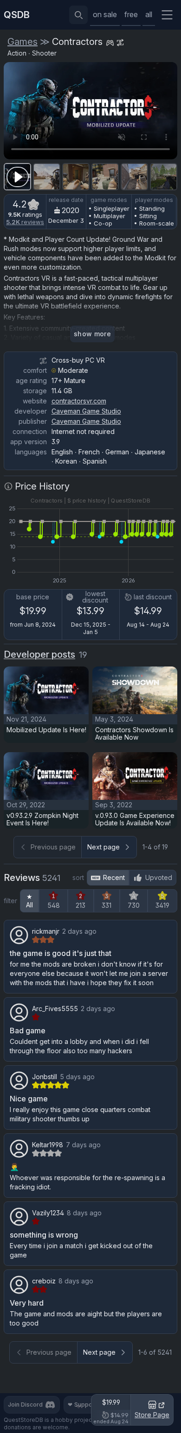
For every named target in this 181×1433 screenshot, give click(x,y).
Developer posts (39, 654)
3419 (162, 905)
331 (106, 905)
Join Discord (25, 1404)
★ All (29, 900)
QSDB (17, 14)
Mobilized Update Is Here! (46, 730)
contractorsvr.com (79, 401)
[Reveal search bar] (78, 15)
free (131, 14)
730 (134, 905)
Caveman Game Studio (86, 411)
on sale (105, 14)
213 (80, 905)
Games (22, 41)
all (148, 14)
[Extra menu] (167, 15)
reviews (25, 222)
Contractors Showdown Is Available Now (134, 733)
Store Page (152, 1415)
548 (53, 905)
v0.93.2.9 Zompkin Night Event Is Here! (42, 819)
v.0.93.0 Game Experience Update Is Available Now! (135, 819)
